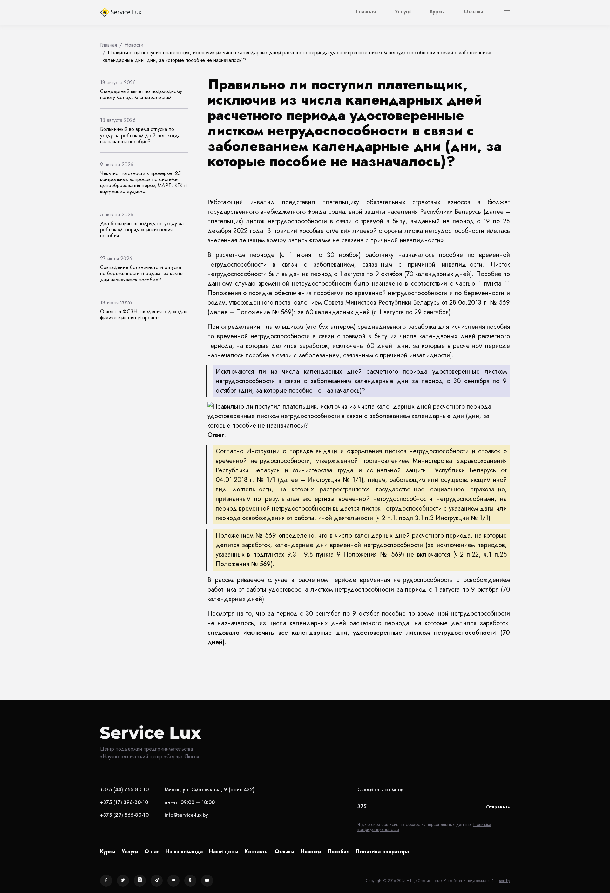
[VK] (173, 881)
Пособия (338, 851)
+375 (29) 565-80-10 (124, 815)
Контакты (256, 851)
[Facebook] (106, 881)
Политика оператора (382, 851)
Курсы (437, 11)
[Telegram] (157, 881)
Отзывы (473, 11)
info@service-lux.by (186, 815)
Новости (311, 851)
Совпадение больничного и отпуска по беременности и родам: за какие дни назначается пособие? (141, 273)
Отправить (498, 807)
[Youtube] (207, 881)
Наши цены (223, 851)
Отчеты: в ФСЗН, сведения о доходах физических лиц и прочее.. (143, 314)
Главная (366, 11)
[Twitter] (123, 881)
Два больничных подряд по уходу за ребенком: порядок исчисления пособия (142, 229)
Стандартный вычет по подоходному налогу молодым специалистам (141, 94)
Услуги (403, 11)
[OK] (190, 881)
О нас (152, 851)
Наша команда (184, 851)
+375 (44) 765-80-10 (124, 789)
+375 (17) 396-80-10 (124, 802)
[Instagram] (140, 881)
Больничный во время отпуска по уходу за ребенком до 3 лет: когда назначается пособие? (140, 135)
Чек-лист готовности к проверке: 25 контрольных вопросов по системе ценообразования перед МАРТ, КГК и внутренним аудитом (143, 182)
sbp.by (504, 880)
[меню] (506, 12)
